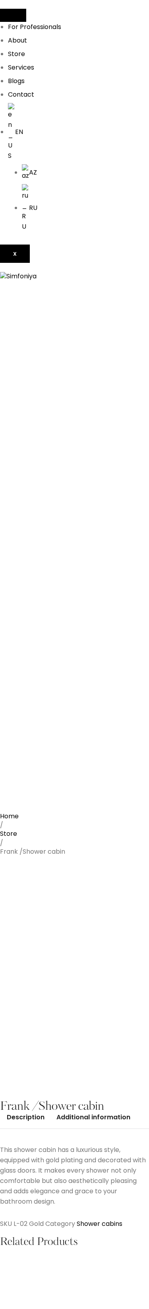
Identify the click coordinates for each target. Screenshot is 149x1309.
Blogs (16, 80)
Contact (21, 94)
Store (16, 53)
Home (9, 816)
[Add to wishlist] (13, 1020)
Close (61, 1085)
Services (21, 67)
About (17, 40)
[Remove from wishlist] (13, 1034)
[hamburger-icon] (13, 15)
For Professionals (34, 26)
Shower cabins (99, 1223)
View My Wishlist (25, 1085)
